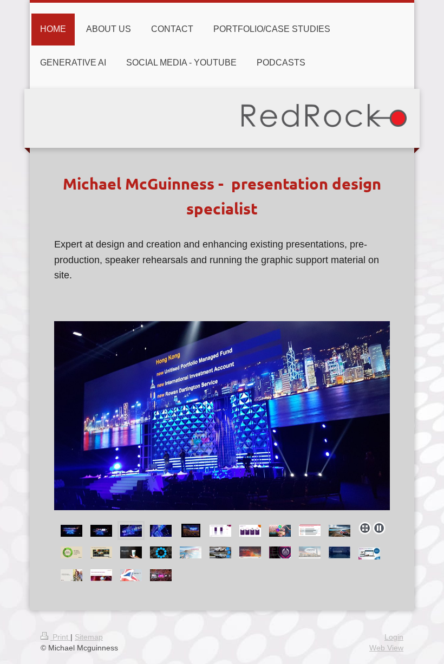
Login (393, 637)
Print (60, 637)
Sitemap (89, 637)
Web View (386, 647)
